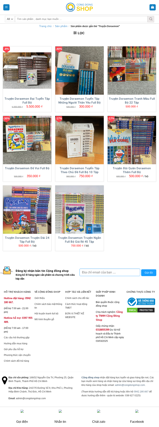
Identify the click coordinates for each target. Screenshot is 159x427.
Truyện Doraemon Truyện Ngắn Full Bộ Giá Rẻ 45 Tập (79, 239)
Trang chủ (45, 26)
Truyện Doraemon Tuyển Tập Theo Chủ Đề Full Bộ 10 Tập (79, 170)
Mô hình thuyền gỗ (44, 319)
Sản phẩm (61, 26)
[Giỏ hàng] (152, 7)
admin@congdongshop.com (130, 385)
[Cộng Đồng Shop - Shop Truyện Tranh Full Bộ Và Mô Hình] (79, 7)
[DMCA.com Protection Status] (140, 310)
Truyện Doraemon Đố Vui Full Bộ (27, 168)
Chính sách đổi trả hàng (16, 361)
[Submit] (151, 19)
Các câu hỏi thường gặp (16, 337)
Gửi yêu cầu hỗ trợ (13, 349)
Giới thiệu (40, 298)
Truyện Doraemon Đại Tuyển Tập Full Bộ (27, 100)
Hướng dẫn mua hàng (15, 343)
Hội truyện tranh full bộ (46, 313)
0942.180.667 (141, 391)
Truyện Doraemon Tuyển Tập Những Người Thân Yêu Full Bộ (79, 100)
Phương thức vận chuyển (17, 355)
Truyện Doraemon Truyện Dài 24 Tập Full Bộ (27, 239)
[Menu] (6, 7)
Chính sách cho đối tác (77, 298)
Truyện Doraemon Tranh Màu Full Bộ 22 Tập (132, 100)
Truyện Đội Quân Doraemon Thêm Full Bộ (132, 170)
